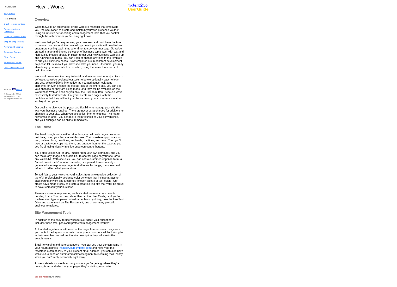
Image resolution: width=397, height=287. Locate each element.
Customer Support (12, 52)
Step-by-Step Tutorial (14, 42)
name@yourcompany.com (75, 247)
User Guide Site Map (14, 67)
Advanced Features (13, 47)
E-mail (19, 89)
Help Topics (9, 13)
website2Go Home (13, 62)
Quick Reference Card (14, 24)
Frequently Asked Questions (12, 30)
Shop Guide (10, 57)
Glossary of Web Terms (15, 36)
